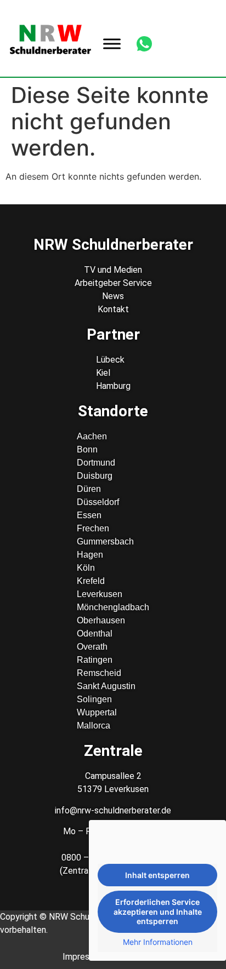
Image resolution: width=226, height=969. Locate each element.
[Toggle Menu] (112, 43)
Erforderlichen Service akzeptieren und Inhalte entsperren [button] (158, 911)
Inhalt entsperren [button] (157, 875)
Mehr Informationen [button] (158, 942)
